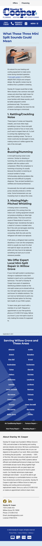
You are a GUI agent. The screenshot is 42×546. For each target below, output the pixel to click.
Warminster (11, 409)
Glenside (31, 369)
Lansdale (11, 384)
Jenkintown (11, 379)
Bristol (30, 359)
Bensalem (30, 355)
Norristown (11, 394)
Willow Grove (11, 414)
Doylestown (30, 365)
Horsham (30, 374)
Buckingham (11, 365)
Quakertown (11, 399)
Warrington (30, 409)
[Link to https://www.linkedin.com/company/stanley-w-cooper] (10, 501)
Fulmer (11, 369)
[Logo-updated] (21, 9)
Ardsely (11, 355)
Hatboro (11, 374)
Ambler (30, 349)
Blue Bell (11, 359)
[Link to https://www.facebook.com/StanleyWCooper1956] (4, 501)
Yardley (30, 414)
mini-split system (14, 77)
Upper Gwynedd (30, 404)
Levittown (30, 384)
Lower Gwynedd (11, 389)
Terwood (11, 404)
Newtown (30, 389)
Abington (11, 349)
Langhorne (30, 379)
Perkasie (31, 394)
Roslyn (30, 399)
